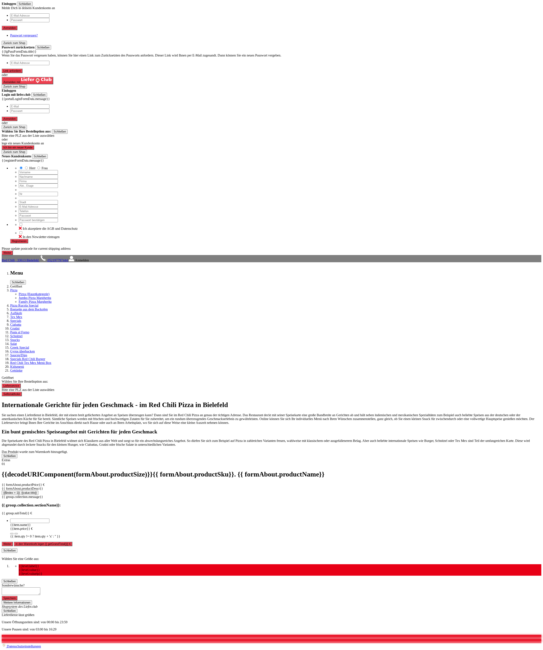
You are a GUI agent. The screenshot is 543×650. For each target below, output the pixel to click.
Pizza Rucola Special (24, 305)
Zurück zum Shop (14, 43)
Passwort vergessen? (24, 35)
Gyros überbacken (22, 351)
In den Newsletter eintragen (41, 237)
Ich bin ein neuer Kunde (17, 147)
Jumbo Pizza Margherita (35, 298)
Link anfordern (12, 70)
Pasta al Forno (19, 332)
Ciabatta (15, 324)
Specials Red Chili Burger (27, 359)
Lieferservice (11, 385)
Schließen (25, 4)
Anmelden (9, 28)
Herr (32, 168)
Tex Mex (16, 317)
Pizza (13, 290)
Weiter (7, 544)
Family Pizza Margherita (35, 301)
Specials (15, 321)
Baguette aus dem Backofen (29, 309)
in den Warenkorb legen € (43, 544)
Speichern (9, 598)
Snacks (15, 340)
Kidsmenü (17, 366)
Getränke (16, 370)
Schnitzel (16, 336)
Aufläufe (16, 313)
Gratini (15, 328)
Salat (13, 343)
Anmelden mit (12, 82)
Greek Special (19, 347)
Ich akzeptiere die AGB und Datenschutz (50, 228)
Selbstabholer (11, 394)
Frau (45, 168)
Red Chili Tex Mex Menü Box (30, 363)
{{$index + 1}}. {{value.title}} (20, 492)
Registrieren (19, 241)
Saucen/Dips (18, 355)
